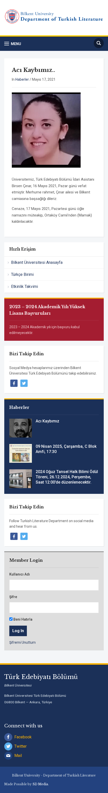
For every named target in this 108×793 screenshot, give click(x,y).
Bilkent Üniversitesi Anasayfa (37, 262)
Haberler (22, 79)
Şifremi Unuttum (22, 642)
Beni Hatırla (22, 619)
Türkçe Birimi (22, 274)
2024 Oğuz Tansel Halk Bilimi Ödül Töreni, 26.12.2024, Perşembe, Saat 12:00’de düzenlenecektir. (67, 477)
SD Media (40, 784)
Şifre (13, 597)
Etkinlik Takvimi (24, 286)
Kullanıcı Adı (19, 574)
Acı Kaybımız (47, 421)
